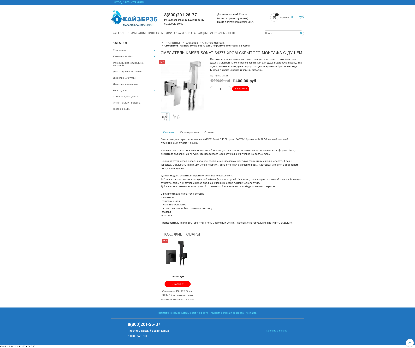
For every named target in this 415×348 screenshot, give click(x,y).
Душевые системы (124, 78)
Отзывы (209, 132)
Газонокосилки (121, 109)
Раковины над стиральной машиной (128, 64)
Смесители (174, 43)
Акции (203, 33)
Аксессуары (120, 90)
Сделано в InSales (276, 331)
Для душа (192, 43)
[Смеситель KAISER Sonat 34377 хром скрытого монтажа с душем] (183, 85)
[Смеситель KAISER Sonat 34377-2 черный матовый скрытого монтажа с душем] (178, 256)
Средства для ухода (125, 97)
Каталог (119, 33)
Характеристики (189, 132)
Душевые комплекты (125, 84)
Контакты (155, 33)
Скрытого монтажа (213, 43)
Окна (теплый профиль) (127, 103)
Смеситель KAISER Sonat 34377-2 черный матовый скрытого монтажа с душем (177, 295)
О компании (137, 33)
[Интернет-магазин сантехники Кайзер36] (135, 17)
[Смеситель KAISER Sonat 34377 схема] (177, 117)
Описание (169, 132)
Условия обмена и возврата (227, 313)
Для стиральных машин (127, 72)
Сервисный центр (224, 33)
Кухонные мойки (122, 56)
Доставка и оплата (181, 33)
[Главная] (162, 43)
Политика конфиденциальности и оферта (183, 313)
